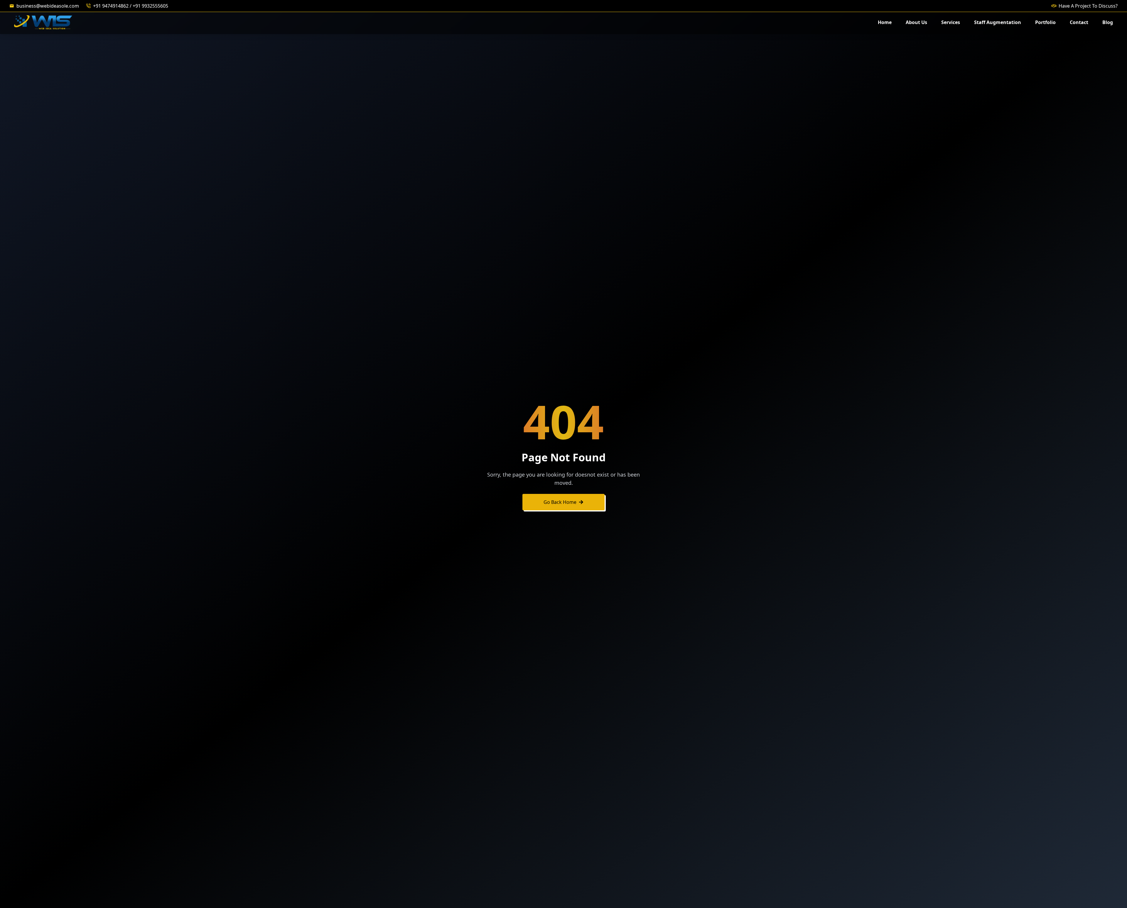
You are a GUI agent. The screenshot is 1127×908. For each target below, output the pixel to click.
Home (885, 22)
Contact (1079, 22)
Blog (1107, 22)
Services (950, 22)
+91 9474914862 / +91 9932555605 (130, 6)
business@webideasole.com (47, 6)
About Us (916, 22)
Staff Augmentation (997, 22)
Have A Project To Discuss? (1088, 6)
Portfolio (1045, 22)
